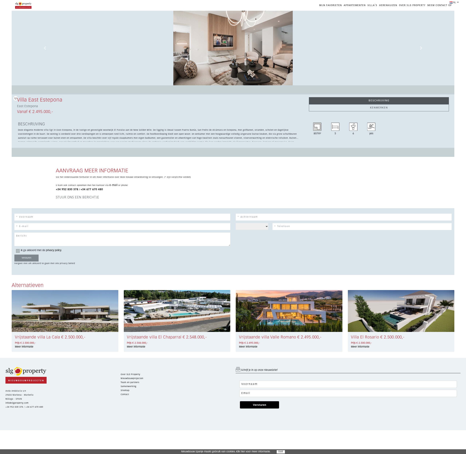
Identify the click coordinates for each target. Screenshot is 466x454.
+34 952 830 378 (67, 189)
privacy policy (53, 250)
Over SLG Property (130, 374)
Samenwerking (128, 386)
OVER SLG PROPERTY (412, 5)
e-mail (113, 185)
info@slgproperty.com (17, 403)
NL (454, 2)
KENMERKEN (379, 107)
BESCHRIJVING (379, 100)
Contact (125, 394)
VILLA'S (372, 5)
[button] (45, 48)
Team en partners (130, 382)
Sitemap (125, 390)
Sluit (280, 451)
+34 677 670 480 (92, 189)
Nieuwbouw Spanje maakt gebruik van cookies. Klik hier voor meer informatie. (225, 451)
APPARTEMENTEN (355, 5)
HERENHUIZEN (388, 5)
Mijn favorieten (330, 5)
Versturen (259, 405)
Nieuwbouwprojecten (132, 378)
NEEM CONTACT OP (439, 5)
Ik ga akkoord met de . (41, 250)
